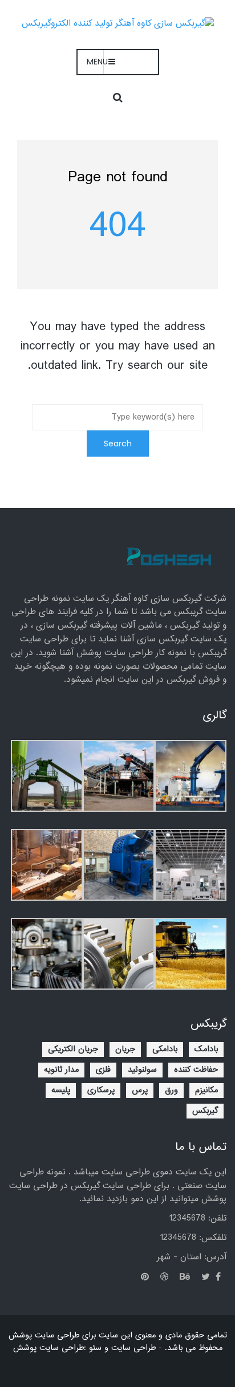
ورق (171, 1090)
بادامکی (164, 1049)
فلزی (103, 1070)
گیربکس (205, 1111)
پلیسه (60, 1090)
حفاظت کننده (196, 1070)
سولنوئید (142, 1070)
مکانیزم (206, 1090)
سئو (94, 1348)
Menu (97, 61)
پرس (140, 1090)
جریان (125, 1049)
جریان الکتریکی (73, 1049)
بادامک (206, 1049)
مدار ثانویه (61, 1070)
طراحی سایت (133, 1348)
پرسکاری (101, 1090)
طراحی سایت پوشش (48, 1348)
